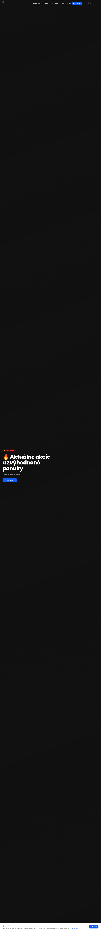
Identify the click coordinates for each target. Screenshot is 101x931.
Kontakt (68, 3)
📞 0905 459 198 (94, 3)
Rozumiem (94, 926)
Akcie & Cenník (37, 3)
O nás (62, 3)
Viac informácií (74, 928)
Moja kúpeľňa (77, 3)
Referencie (55, 3)
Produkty (46, 3)
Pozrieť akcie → (9, 480)
